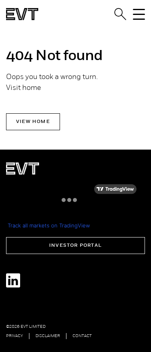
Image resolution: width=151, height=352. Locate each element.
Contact (82, 336)
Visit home (23, 88)
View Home (33, 121)
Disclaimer (47, 336)
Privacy (14, 336)
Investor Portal (75, 245)
